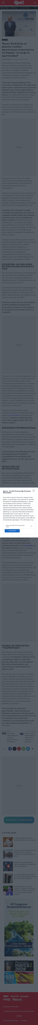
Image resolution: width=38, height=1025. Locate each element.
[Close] (34, 475)
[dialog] (19, 512)
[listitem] (19, 510)
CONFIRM (12, 547)
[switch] (30, 515)
